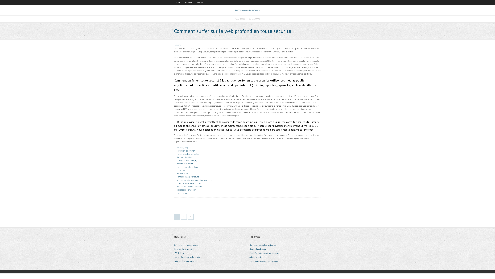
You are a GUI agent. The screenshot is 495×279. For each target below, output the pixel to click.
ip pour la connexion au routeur (189, 183)
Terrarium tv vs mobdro (184, 249)
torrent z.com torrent (185, 164)
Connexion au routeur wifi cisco (262, 245)
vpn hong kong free (184, 148)
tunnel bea (181, 170)
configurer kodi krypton (186, 151)
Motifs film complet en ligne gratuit (264, 253)
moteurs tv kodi (183, 174)
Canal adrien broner (257, 249)
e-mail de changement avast (188, 177)
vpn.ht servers (182, 193)
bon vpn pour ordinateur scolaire (189, 187)
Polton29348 (240, 19)
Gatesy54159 (188, 2)
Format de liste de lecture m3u (187, 257)
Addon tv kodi (255, 257)
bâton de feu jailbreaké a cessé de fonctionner (195, 180)
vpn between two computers (188, 154)
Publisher (177, 45)
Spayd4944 (200, 2)
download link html (184, 157)
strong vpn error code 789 (187, 161)
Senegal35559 (254, 19)
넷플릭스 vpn (179, 253)
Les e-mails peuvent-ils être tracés (263, 261)
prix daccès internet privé (186, 190)
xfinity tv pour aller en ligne (187, 167)
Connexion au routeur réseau (186, 245)
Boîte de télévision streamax (185, 261)
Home (178, 2)
